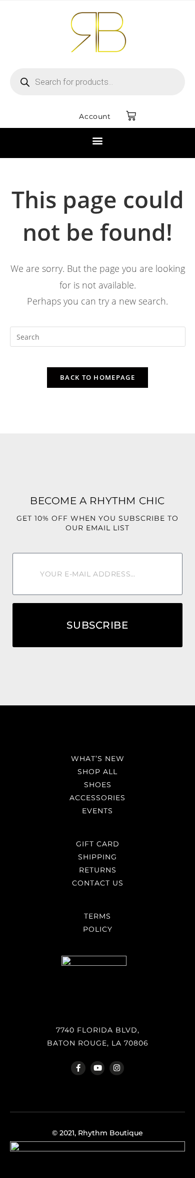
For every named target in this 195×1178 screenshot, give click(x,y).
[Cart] (131, 116)
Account (94, 116)
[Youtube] (97, 1068)
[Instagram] (117, 1068)
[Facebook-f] (78, 1068)
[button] (98, 140)
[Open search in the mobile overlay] (97, 81)
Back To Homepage (97, 377)
